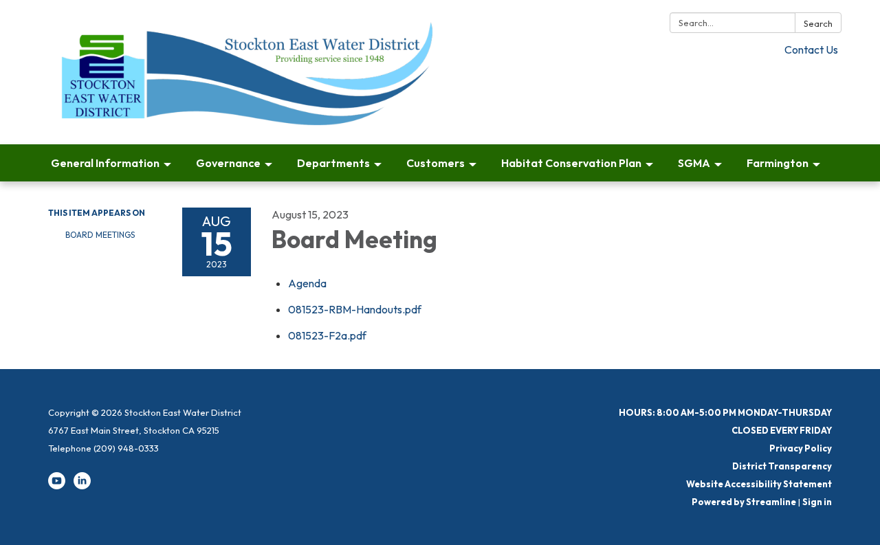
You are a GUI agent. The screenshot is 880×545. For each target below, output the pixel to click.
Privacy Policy (800, 448)
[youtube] (56, 485)
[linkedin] (82, 485)
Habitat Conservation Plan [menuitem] (571, 163)
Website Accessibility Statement (759, 483)
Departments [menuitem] (333, 163)
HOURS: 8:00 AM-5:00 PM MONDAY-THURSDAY (725, 412)
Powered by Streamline (744, 501)
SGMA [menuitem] (694, 163)
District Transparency (782, 465)
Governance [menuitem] (228, 163)
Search (818, 23)
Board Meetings (100, 235)
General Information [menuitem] (105, 163)
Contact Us (811, 49)
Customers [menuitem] (435, 163)
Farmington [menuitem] (777, 163)
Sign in (817, 501)
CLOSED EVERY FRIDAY (782, 430)
